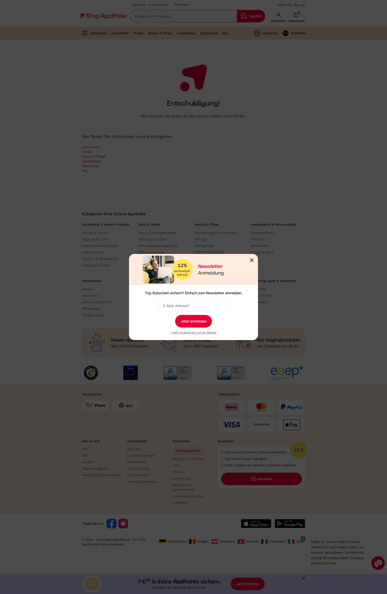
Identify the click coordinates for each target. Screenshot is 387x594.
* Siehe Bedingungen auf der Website (193, 332)
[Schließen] (251, 260)
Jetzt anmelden (193, 321)
